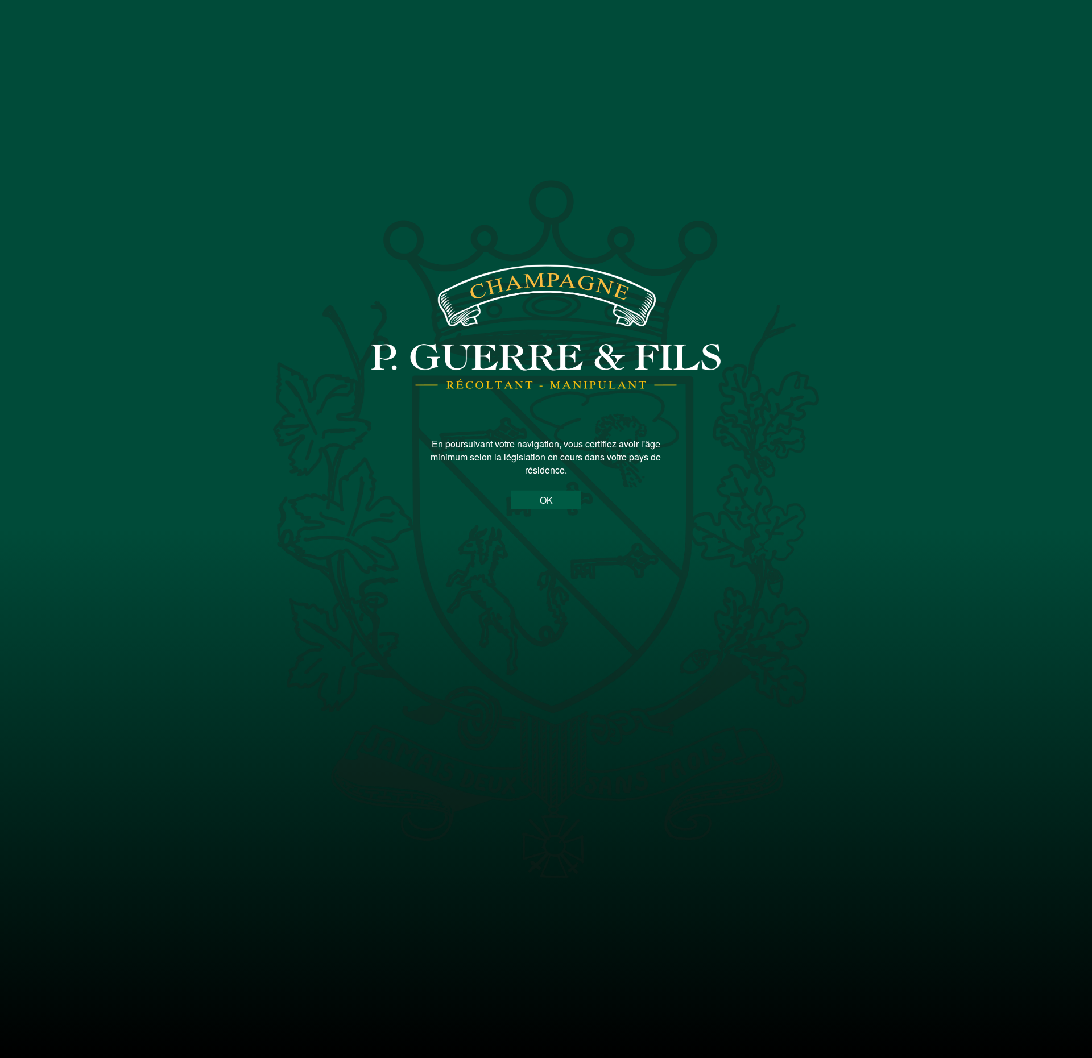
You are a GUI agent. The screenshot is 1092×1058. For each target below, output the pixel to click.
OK (546, 500)
